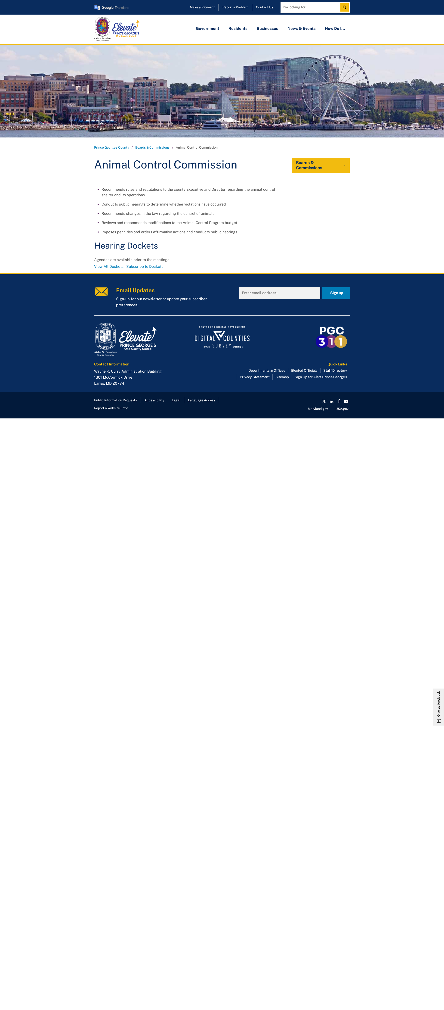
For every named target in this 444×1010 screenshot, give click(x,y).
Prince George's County (111, 147)
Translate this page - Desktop (111, 7)
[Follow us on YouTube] (346, 401)
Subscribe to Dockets (144, 266)
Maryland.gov (318, 409)
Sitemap (282, 377)
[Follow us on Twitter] (324, 401)
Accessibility (154, 400)
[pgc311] (134, 339)
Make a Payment (202, 7)
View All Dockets (108, 266)
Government (207, 28)
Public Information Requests (115, 400)
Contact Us (264, 7)
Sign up (336, 293)
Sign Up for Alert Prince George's (321, 377)
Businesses (267, 28)
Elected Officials (304, 370)
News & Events (301, 28)
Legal (176, 400)
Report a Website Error (111, 408)
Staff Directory (335, 370)
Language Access (201, 400)
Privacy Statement (255, 377)
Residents (237, 28)
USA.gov (342, 409)
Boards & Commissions (152, 147)
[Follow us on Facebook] (338, 401)
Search (346, 7)
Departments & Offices (267, 370)
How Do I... (335, 28)
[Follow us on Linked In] (331, 401)
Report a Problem (235, 7)
